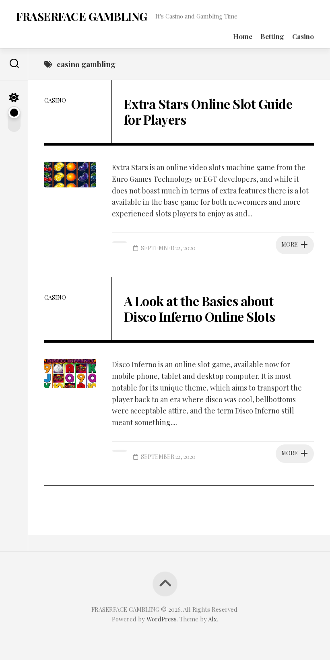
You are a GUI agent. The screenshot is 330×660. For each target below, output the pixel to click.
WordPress (161, 619)
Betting (272, 36)
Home (242, 36)
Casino (303, 36)
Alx (212, 619)
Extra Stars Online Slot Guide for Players (208, 111)
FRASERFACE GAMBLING (81, 16)
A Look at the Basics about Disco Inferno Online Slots (199, 308)
